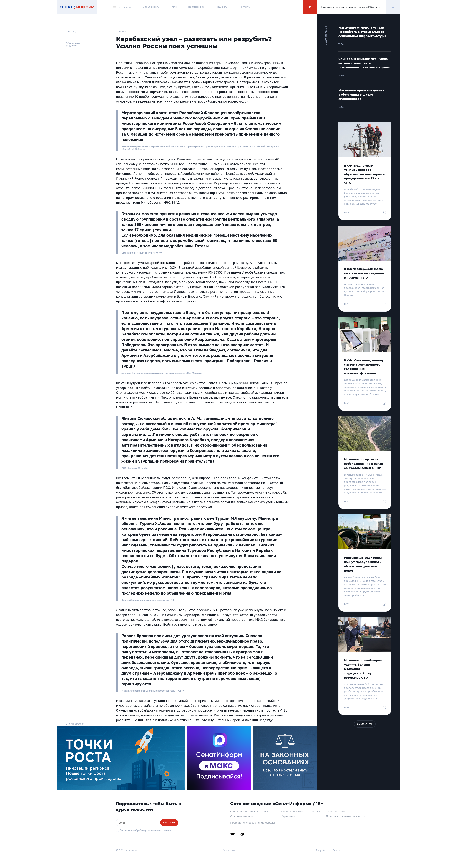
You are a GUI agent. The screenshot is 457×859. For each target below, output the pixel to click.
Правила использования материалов (253, 822)
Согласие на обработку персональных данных (146, 830)
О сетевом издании (242, 816)
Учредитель (288, 816)
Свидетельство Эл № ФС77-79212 (249, 811)
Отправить (169, 822)
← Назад (71, 31)
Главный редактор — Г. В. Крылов (301, 811)
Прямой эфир (196, 6)
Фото (174, 6)
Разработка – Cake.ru (329, 850)
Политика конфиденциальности (345, 816)
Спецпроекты (151, 6)
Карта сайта (229, 850)
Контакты (244, 6)
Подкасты (222, 6)
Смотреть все (365, 724)
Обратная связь (335, 811)
